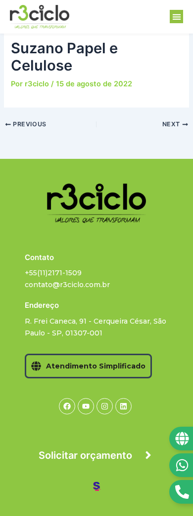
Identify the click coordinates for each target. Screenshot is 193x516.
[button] (176, 16)
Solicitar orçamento (85, 455)
